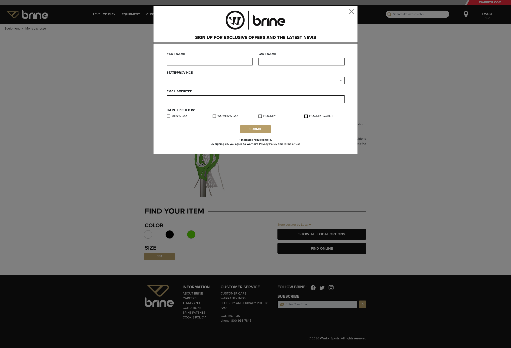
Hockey (269, 116)
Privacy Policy (268, 144)
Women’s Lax (227, 116)
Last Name (267, 54)
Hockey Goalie (321, 116)
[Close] (351, 12)
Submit (255, 129)
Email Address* (179, 91)
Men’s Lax (179, 116)
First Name (176, 54)
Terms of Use (291, 144)
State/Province (180, 73)
